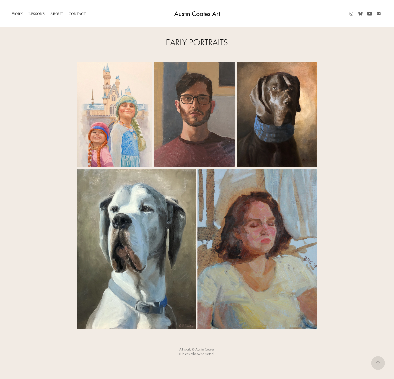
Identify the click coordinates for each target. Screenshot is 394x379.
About (56, 13)
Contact (77, 13)
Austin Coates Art (197, 14)
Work (17, 13)
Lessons (37, 13)
